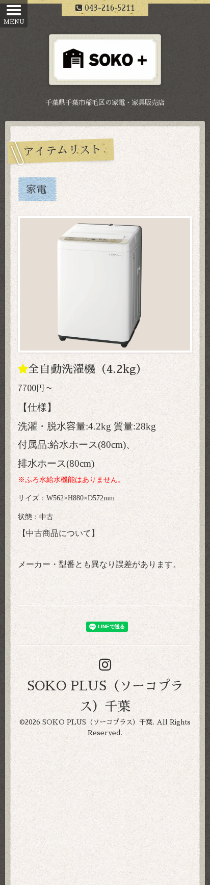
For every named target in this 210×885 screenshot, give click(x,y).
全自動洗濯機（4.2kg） (87, 369)
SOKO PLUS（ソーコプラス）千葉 (97, 722)
